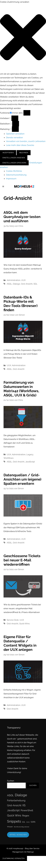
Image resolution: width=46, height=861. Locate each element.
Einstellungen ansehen (13, 158)
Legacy (29, 454)
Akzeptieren (8, 153)
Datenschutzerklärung (16, 175)
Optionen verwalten (15, 134)
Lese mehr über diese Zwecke (20, 145)
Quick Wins (24, 623)
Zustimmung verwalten (13, 858)
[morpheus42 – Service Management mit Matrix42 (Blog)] (24, 186)
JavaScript (30, 461)
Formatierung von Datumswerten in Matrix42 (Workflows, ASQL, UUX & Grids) (21, 388)
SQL (35, 284)
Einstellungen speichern (14, 163)
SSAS (28, 822)
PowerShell (27, 810)
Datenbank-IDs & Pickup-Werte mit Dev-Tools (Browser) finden (21, 303)
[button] (23, 38)
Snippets (14, 821)
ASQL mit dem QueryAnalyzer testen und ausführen (22, 216)
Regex (25, 815)
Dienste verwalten (14, 137)
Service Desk (13, 620)
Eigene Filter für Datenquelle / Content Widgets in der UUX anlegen (20, 643)
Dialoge (16, 284)
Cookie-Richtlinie (14, 171)
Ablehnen (23, 153)
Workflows (8, 458)
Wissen (10, 827)
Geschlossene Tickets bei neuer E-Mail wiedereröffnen (22, 560)
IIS (23, 805)
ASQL (9, 284)
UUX (23, 280)
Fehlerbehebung (16, 800)
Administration (13, 280)
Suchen (10, 781)
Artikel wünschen (18, 835)
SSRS (33, 822)
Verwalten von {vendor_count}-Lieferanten (25, 141)
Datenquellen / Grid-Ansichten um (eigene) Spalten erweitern (22, 479)
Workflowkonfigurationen (21, 826)
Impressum (11, 178)
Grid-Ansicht (27, 284)
